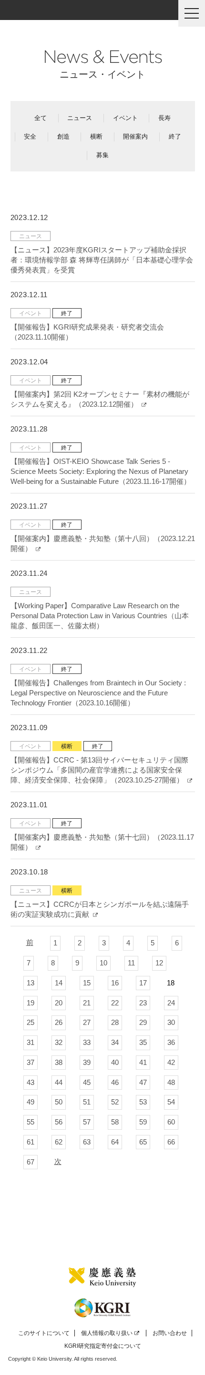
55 (30, 1122)
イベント (125, 117)
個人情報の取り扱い (107, 1333)
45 (87, 1082)
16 (115, 983)
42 (171, 1062)
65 (143, 1142)
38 (58, 1062)
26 (58, 1022)
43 (30, 1082)
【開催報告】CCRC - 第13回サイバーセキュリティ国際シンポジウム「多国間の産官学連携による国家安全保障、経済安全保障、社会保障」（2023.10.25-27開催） (99, 770)
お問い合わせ (170, 1333)
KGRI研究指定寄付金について (102, 1346)
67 (30, 1162)
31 (30, 1042)
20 (58, 1003)
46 (115, 1082)
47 (143, 1082)
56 (58, 1122)
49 (30, 1102)
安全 (30, 136)
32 (58, 1042)
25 (30, 1022)
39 (87, 1062)
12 (159, 963)
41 (143, 1062)
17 (143, 983)
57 (87, 1122)
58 (115, 1122)
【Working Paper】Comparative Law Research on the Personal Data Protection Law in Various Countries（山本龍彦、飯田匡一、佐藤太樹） (99, 616)
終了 (175, 136)
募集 (102, 155)
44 (58, 1082)
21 (87, 1003)
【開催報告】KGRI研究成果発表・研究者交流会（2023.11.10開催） (87, 332)
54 (171, 1102)
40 (115, 1062)
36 (171, 1042)
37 (30, 1062)
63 (87, 1142)
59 (143, 1122)
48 (171, 1082)
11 (131, 963)
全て (40, 117)
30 (171, 1022)
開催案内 (135, 136)
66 (171, 1142)
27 (87, 1022)
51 (87, 1102)
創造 (63, 136)
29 (143, 1022)
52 (115, 1102)
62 (58, 1142)
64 (115, 1142)
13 (30, 983)
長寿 (164, 117)
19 (30, 1003)
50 (58, 1102)
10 (103, 963)
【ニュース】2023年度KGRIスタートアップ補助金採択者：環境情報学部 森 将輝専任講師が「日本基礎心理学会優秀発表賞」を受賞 (101, 260)
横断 (96, 136)
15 (87, 983)
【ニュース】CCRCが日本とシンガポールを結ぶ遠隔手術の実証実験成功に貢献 (99, 909)
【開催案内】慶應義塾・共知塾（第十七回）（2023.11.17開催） (102, 842)
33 (87, 1042)
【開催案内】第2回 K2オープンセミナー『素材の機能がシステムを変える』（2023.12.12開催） (99, 399)
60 (171, 1122)
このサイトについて (44, 1333)
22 (115, 1003)
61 (30, 1142)
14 (58, 983)
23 (143, 1003)
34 (115, 1042)
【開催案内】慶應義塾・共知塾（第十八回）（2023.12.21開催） (102, 543)
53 (143, 1102)
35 (143, 1042)
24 (171, 1003)
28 (115, 1022)
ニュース (79, 117)
